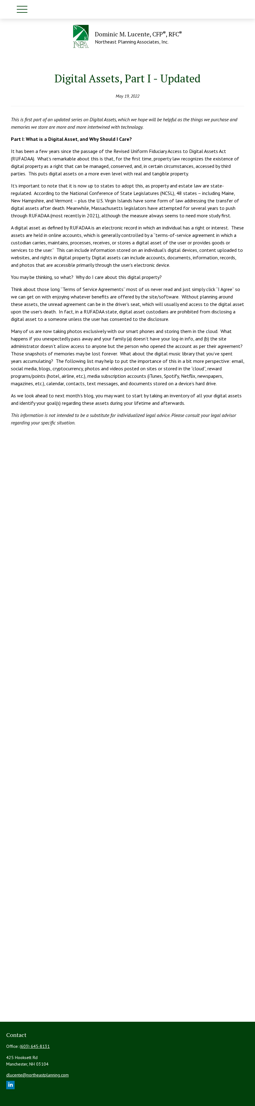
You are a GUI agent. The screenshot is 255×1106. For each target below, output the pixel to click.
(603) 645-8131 (35, 1046)
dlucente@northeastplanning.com (37, 1075)
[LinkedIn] (10, 1085)
